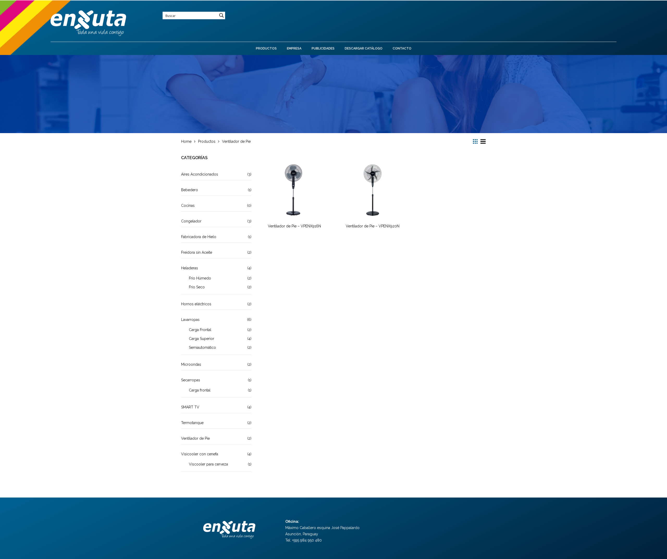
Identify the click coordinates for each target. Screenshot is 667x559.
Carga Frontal (200, 330)
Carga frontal (200, 390)
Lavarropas (190, 320)
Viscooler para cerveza (208, 464)
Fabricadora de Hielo (198, 237)
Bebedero (189, 190)
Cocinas (188, 205)
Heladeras (189, 268)
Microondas (191, 364)
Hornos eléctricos (196, 304)
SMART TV (190, 407)
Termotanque (192, 423)
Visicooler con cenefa (199, 454)
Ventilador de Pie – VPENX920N (372, 226)
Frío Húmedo (200, 278)
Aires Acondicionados (199, 174)
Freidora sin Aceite (196, 252)
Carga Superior (201, 339)
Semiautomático (202, 347)
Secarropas (190, 380)
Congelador (191, 221)
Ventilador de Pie (195, 438)
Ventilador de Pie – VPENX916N (294, 226)
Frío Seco (197, 287)
